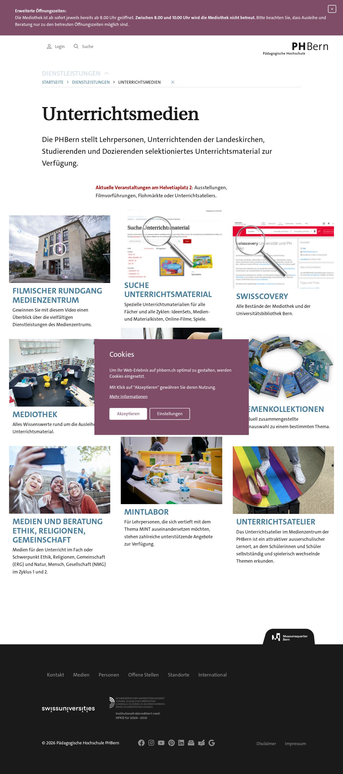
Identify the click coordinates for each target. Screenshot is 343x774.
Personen (109, 674)
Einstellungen (170, 414)
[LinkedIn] (181, 743)
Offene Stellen (143, 674)
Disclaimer (266, 744)
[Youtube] (161, 743)
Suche (87, 47)
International (212, 674)
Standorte (178, 674)
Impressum (295, 744)
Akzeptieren (128, 414)
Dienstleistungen (71, 73)
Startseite (53, 82)
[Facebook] (141, 743)
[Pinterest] (171, 743)
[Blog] (201, 743)
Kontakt (55, 674)
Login (60, 47)
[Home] (295, 49)
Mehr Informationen (128, 396)
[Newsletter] (191, 743)
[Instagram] (151, 743)
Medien (81, 674)
